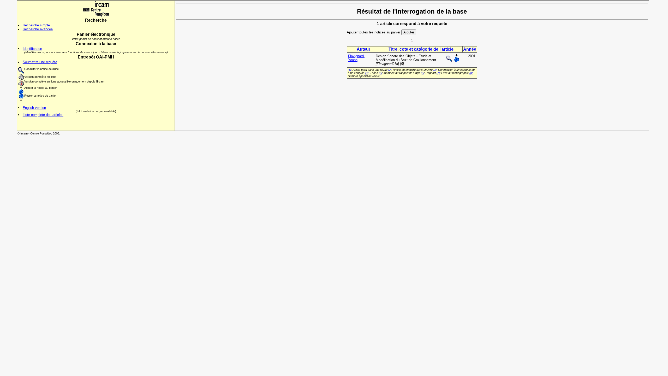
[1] (349, 69)
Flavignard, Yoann (356, 58)
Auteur (363, 49)
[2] (389, 69)
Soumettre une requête (40, 62)
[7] (438, 72)
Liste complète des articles (43, 115)
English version (34, 108)
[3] (435, 69)
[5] (380, 72)
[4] (366, 72)
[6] (422, 72)
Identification (32, 49)
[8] (471, 72)
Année (469, 49)
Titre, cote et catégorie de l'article (421, 49)
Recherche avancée (38, 29)
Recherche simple (36, 25)
